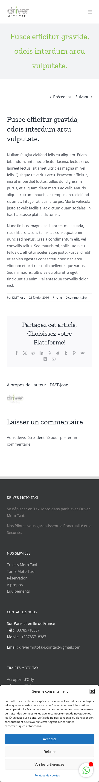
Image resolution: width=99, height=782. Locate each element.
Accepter (49, 739)
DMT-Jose (18, 297)
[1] (86, 772)
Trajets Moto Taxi (22, 564)
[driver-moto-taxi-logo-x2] (22, 8)
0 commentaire (76, 297)
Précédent (62, 96)
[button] (92, 691)
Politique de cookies (47, 775)
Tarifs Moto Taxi (21, 571)
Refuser (49, 752)
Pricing (57, 297)
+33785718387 (27, 630)
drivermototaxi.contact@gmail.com (49, 647)
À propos (15, 584)
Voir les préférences (49, 764)
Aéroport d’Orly (20, 679)
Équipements (18, 591)
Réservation (17, 578)
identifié (43, 437)
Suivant (82, 96)
